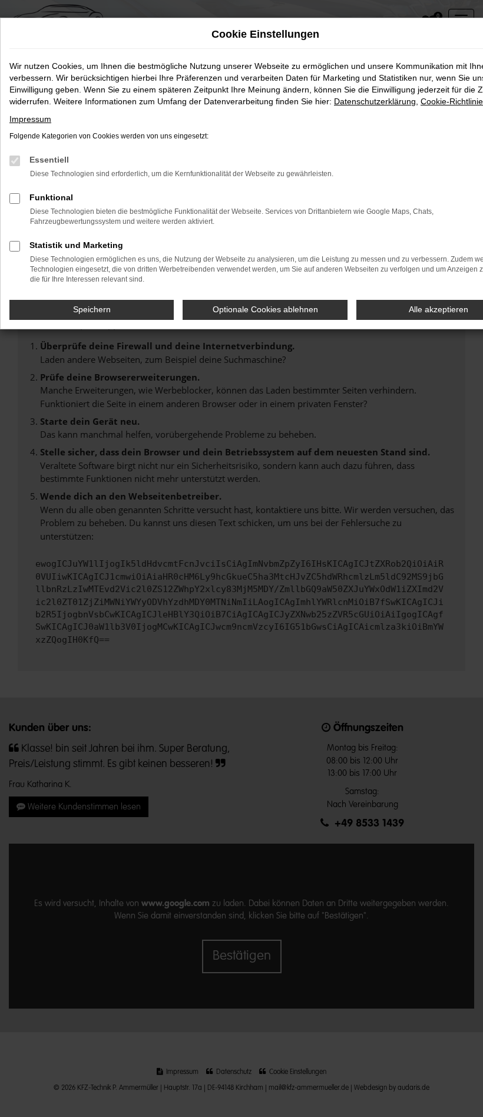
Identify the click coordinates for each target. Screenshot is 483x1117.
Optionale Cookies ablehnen (265, 309)
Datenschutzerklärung (375, 101)
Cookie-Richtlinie (452, 101)
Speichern (92, 309)
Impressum (30, 119)
